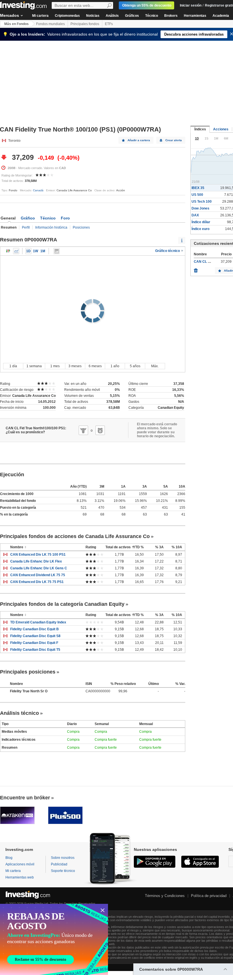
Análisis (112, 16)
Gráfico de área (16, 251)
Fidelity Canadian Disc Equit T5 (35, 650)
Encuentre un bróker (25, 797)
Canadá (38, 190)
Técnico (151, 16)
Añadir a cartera (139, 140)
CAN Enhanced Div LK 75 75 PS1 (37, 582)
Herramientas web (19, 877)
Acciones (220, 129)
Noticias (92, 16)
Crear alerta (173, 140)
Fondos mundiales (50, 24)
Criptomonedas (67, 16)
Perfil (26, 227)
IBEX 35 (198, 188)
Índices (200, 129)
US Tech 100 (202, 202)
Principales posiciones (27, 672)
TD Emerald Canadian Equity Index (38, 622)
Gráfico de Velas (8, 251)
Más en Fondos (16, 24)
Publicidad (59, 864)
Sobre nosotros (62, 858)
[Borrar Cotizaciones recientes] (196, 269)
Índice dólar (201, 222)
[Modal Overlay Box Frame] (54, 939)
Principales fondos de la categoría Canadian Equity (62, 604)
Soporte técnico (63, 871)
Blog (9, 858)
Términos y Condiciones (165, 896)
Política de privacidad (208, 896)
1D (28, 251)
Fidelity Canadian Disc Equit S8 (35, 636)
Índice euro (200, 229)
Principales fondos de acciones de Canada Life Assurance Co (75, 536)
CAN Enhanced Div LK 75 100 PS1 (38, 555)
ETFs (109, 24)
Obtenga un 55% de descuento (146, 5)
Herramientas (195, 16)
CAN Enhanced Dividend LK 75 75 (37, 575)
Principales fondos (84, 24)
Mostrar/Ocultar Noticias (56, 251)
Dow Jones (200, 208)
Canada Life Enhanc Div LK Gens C (38, 568)
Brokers (171, 16)
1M (42, 251)
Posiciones (81, 227)
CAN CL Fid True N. (209, 262)
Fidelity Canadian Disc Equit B (34, 629)
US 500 (197, 195)
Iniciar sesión (190, 5)
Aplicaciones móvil (19, 864)
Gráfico (28, 218)
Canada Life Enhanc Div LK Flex (36, 561)
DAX (195, 215)
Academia (221, 16)
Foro (65, 218)
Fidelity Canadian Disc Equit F (34, 643)
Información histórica (51, 227)
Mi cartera (40, 16)
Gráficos (132, 16)
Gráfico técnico (168, 251)
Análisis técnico (19, 713)
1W (35, 251)
